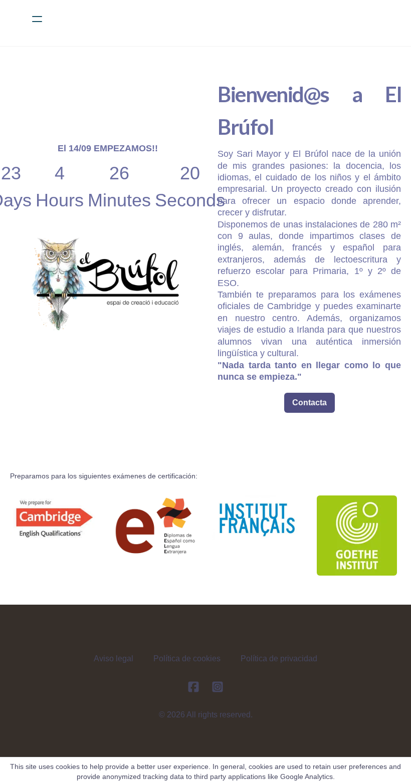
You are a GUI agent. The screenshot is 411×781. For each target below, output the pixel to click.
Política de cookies (187, 658)
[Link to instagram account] (218, 687)
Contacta (309, 402)
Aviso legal (113, 658)
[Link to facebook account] (193, 687)
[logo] (218, 19)
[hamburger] (37, 19)
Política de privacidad (279, 658)
